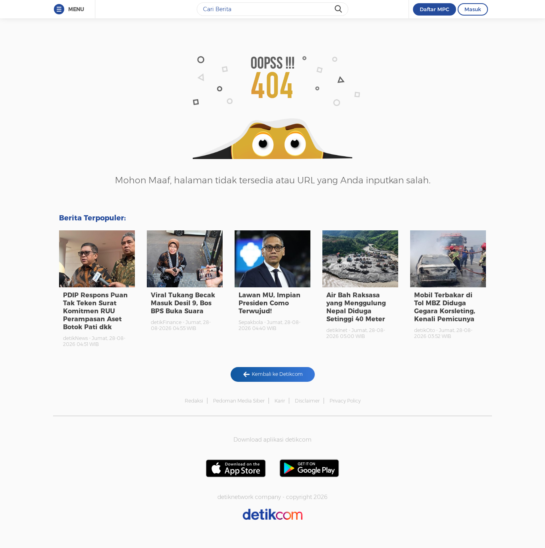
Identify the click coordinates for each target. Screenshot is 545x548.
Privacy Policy (345, 401)
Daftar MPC (434, 9)
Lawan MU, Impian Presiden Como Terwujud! (269, 303)
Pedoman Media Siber (239, 401)
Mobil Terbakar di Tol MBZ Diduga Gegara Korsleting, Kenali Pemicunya (444, 307)
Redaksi (194, 401)
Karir (279, 401)
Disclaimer (307, 401)
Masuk (472, 9)
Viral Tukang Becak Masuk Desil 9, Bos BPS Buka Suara (183, 303)
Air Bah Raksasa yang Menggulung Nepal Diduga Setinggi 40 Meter (356, 307)
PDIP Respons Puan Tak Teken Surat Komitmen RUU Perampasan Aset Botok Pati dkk (95, 311)
